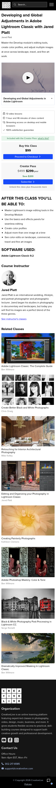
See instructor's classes (13, 319)
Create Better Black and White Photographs (25, 407)
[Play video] (28, 78)
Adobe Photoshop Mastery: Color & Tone (23, 580)
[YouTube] (3, 740)
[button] (48, 780)
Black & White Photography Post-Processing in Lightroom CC (26, 623)
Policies (28, 784)
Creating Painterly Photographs (18, 538)
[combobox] (29, 4)
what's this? (43, 138)
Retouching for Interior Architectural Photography (21, 450)
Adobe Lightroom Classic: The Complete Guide (27, 366)
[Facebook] (10, 740)
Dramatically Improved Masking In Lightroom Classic (25, 667)
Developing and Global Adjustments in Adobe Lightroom (24, 100)
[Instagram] (16, 740)
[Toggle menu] (51, 4)
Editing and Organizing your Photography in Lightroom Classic (25, 495)
